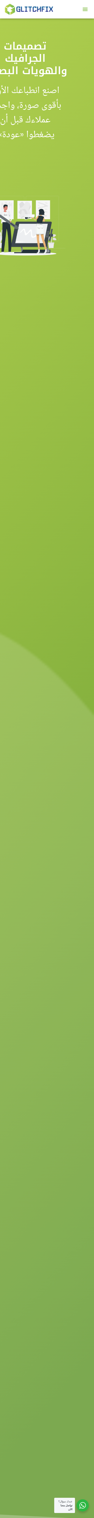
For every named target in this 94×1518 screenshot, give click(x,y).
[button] (85, 9)
